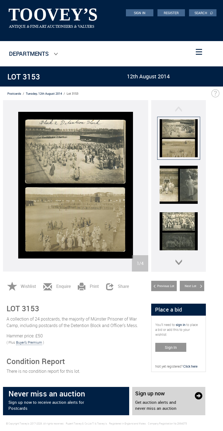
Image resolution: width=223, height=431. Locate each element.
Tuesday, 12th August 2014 (44, 93)
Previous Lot (165, 286)
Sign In (171, 347)
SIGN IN (139, 13)
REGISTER (171, 13)
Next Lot (190, 286)
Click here (190, 366)
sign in (180, 324)
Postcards (14, 93)
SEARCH (203, 12)
